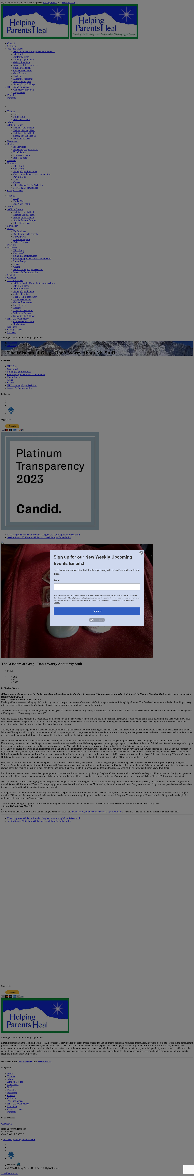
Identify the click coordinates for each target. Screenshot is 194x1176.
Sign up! (97, 611)
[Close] (141, 553)
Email (57, 580)
